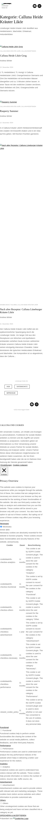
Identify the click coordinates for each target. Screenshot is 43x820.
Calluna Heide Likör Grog (13, 55)
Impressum (11, 393)
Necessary (7, 527)
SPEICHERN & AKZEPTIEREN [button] (13, 815)
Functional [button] (4, 727)
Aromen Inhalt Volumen (8, 305)
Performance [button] (5, 746)
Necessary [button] (4, 524)
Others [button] (3, 800)
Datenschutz (22, 386)
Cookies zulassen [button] (20, 465)
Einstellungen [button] (6, 465)
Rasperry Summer (9, 111)
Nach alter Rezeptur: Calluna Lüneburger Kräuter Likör (21, 311)
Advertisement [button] (6, 782)
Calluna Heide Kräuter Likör (10, 51)
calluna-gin (21, 375)
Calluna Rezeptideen (28, 51)
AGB (8, 386)
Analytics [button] (4, 764)
